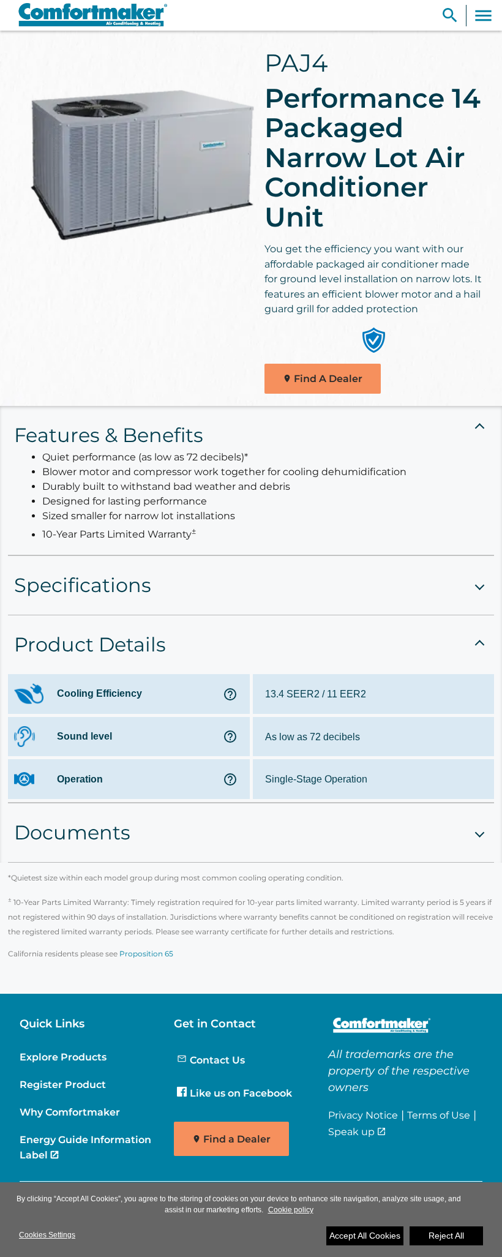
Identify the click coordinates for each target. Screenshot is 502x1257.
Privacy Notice (363, 1115)
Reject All (446, 1235)
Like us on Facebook (241, 1093)
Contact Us (217, 1060)
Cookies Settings (47, 1235)
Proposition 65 (146, 953)
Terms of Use (438, 1115)
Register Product (63, 1084)
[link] (87, 15)
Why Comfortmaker (70, 1112)
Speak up (351, 1131)
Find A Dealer (328, 379)
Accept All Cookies (364, 1235)
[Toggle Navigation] (483, 15)
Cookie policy (290, 1210)
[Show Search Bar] (450, 15)
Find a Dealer (237, 1139)
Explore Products (63, 1057)
